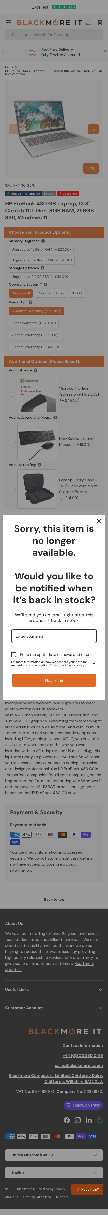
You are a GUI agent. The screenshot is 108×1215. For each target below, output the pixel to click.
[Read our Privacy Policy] (94, 662)
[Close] (99, 521)
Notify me (54, 680)
